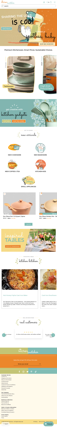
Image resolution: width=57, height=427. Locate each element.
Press (2, 417)
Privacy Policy (49, 421)
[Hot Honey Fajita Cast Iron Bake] (20, 289)
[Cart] (51, 2)
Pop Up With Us (5, 402)
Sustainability (4, 397)
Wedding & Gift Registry (6, 386)
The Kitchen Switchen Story (7, 393)
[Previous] (4, 335)
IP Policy (35, 421)
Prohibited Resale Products (7, 412)
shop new (6, 121)
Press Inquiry (4, 416)
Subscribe (3, 389)
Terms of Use (42, 421)
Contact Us (4, 376)
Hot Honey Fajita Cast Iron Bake (15, 295)
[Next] (53, 335)
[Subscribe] (40, 364)
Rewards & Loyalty (5, 388)
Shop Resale (7, 28)
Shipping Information (6, 378)
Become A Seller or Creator (7, 408)
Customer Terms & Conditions (8, 384)
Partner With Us (5, 401)
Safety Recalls (4, 383)
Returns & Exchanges (6, 379)
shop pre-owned (18, 121)
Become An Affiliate (6, 404)
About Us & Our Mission (6, 395)
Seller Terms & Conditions (7, 410)
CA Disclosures (4, 381)
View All (28, 224)
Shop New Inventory (47, 44)
